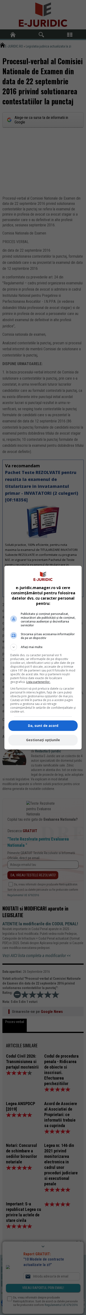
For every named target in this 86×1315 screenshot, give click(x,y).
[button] (43, 647)
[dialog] (43, 658)
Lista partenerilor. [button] (38, 682)
